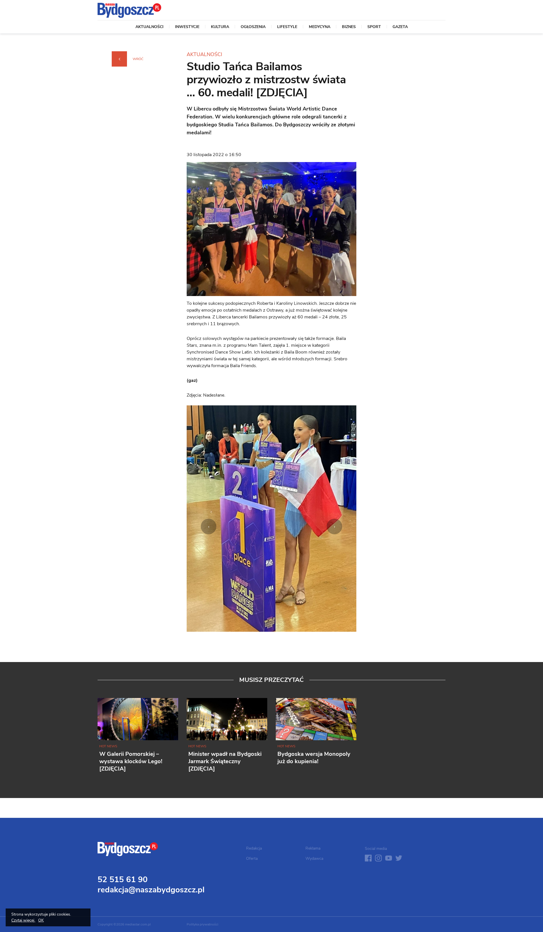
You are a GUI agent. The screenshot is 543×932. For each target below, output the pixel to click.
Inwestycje (187, 27)
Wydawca (314, 858)
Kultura (220, 27)
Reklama (312, 848)
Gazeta (400, 27)
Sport (374, 27)
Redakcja (254, 848)
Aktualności (149, 27)
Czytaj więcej (23, 920)
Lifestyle (287, 27)
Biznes (349, 27)
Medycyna (319, 27)
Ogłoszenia (253, 27)
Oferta (252, 858)
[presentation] (208, 526)
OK (41, 920)
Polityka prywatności (202, 924)
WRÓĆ (138, 59)
